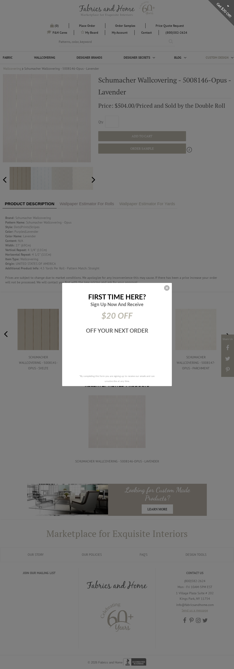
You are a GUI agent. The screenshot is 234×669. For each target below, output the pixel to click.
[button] (167, 288)
